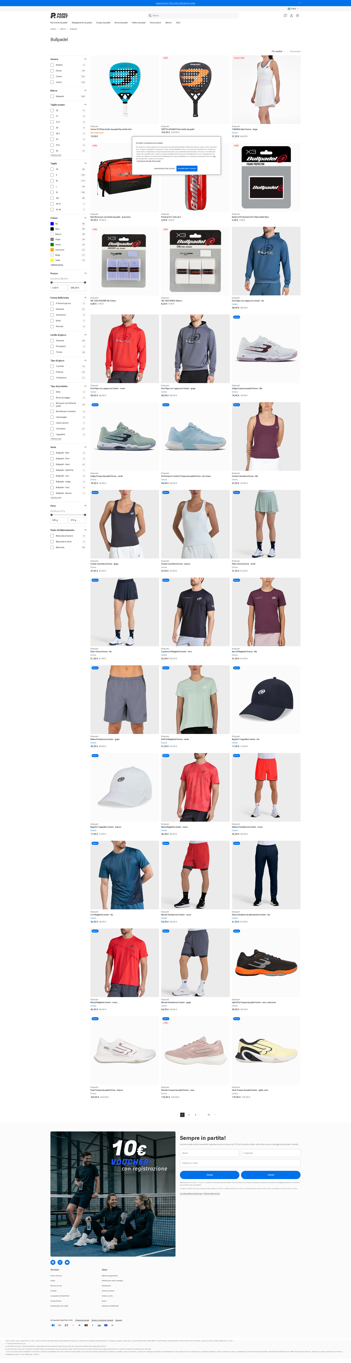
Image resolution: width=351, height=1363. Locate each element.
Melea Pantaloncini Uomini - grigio (105, 739)
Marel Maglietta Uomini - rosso (174, 827)
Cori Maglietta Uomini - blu (101, 915)
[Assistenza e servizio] (285, 15)
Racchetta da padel (58, 23)
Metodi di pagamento (110, 1276)
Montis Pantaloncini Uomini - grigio (176, 1002)
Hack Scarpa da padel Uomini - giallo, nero (250, 1090)
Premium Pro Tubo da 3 (171, 217)
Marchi (168, 23)
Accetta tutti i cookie (187, 168)
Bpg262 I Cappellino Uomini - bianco (105, 827)
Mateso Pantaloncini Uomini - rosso (247, 827)
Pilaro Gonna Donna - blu (101, 651)
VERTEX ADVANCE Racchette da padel (177, 129)
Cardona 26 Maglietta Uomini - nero (176, 651)
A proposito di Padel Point (59, 1296)
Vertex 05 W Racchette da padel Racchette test (111, 129)
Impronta (118, 1320)
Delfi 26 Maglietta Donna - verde (175, 739)
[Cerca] (150, 16)
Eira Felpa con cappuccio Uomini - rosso (107, 388)
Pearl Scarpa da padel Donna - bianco (106, 1090)
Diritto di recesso (108, 1291)
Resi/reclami (106, 1286)
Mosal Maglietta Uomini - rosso (103, 1002)
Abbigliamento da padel (82, 23)
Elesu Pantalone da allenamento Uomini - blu (251, 915)
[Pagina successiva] (215, 1115)
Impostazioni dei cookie (59, 1306)
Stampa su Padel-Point (110, 1306)
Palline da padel (138, 23)
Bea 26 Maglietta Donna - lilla (244, 651)
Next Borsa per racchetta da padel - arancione (110, 217)
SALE (178, 23)
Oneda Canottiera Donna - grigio (104, 564)
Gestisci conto (107, 1296)
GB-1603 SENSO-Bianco (171, 301)
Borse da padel (121, 23)
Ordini (52, 1281)
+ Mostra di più (55, 155)
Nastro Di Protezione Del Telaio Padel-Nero (250, 217)
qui (214, 156)
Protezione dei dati (82, 1320)
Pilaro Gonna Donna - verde (243, 564)
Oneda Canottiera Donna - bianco (175, 564)
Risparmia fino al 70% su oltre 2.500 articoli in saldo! (175, 3)
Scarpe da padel (103, 23)
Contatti (53, 1291)
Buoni (104, 1301)
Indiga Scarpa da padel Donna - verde (106, 476)
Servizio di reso (56, 1286)
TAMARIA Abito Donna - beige (244, 129)
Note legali (156, 161)
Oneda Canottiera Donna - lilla (245, 476)
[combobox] (193, 15)
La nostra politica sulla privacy (191, 1193)
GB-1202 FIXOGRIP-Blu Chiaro (103, 301)
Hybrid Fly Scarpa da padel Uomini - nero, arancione (254, 1002)
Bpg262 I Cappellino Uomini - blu (245, 739)
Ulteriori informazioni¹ (212, 1193)
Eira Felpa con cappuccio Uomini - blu (248, 301)
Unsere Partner (55, 1301)
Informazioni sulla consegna (112, 1281)
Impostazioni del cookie (164, 168)
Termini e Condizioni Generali (102, 1320)
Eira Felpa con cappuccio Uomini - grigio (178, 388)
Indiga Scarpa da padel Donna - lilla (247, 388)
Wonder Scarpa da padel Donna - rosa (177, 1090)
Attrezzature (155, 23)
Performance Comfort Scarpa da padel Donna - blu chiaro (186, 476)
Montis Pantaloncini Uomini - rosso (176, 915)
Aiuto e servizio (56, 1276)
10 (209, 1115)
